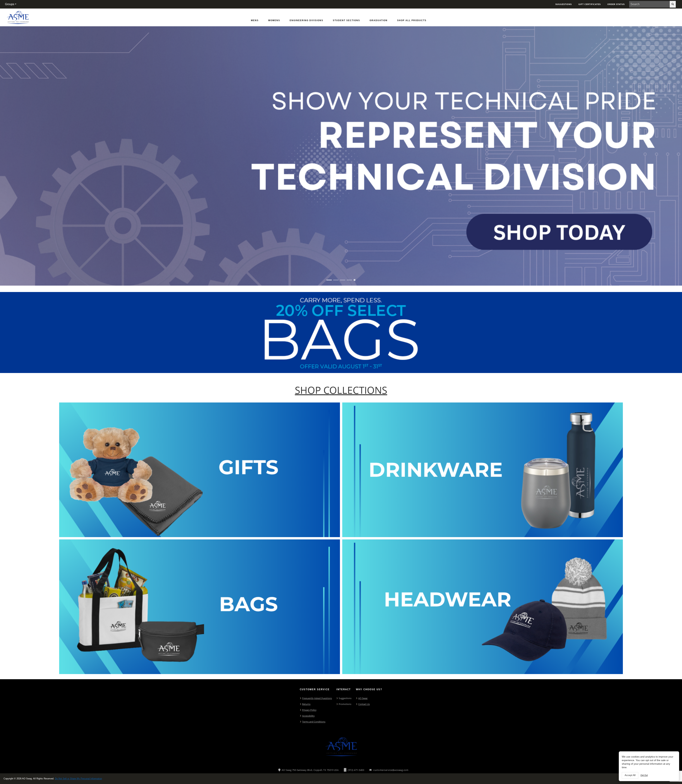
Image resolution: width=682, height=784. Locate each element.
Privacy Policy (309, 710)
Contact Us (364, 704)
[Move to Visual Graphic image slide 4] (349, 280)
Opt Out (644, 775)
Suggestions (345, 698)
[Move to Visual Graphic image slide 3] (342, 280)
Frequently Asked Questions (317, 698)
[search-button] (673, 4)
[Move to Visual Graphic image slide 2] (336, 280)
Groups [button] (9, 4)
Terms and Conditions (313, 721)
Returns (306, 704)
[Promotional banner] (341, 156)
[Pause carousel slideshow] (354, 280)
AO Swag (362, 698)
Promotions (345, 704)
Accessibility (308, 715)
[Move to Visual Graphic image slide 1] (329, 280)
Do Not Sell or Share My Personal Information (78, 778)
